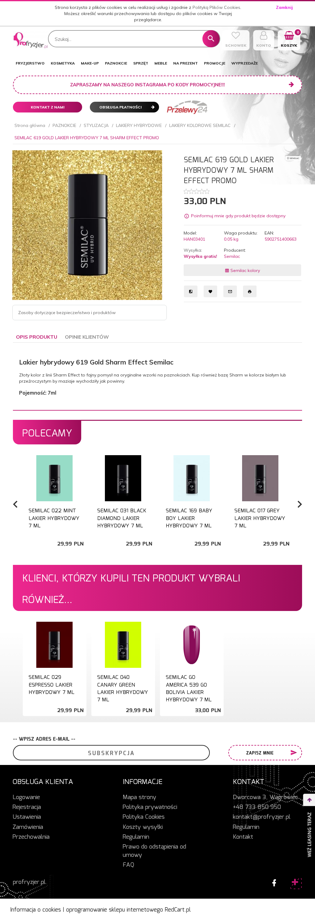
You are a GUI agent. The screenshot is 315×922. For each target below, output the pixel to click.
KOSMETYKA (63, 63)
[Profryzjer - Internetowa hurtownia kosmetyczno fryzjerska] (30, 40)
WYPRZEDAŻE (244, 63)
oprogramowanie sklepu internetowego (114, 910)
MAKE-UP (90, 63)
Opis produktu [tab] (36, 337)
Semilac (232, 256)
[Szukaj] (211, 38)
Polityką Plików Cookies (216, 7)
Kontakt (243, 837)
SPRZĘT (140, 63)
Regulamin (136, 837)
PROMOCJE (214, 63)
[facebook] (272, 881)
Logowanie (26, 797)
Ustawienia (27, 817)
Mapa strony (139, 797)
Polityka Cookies (144, 817)
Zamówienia (28, 827)
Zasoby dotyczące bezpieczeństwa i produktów (67, 312)
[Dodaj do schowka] (80, 463)
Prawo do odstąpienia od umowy (154, 851)
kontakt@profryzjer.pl (261, 817)
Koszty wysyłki (143, 827)
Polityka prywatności (150, 807)
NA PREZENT (185, 63)
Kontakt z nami (48, 107)
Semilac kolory (244, 270)
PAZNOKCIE (116, 63)
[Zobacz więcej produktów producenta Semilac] (293, 158)
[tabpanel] (157, 377)
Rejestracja (27, 807)
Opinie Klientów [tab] (87, 337)
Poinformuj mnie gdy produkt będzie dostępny (238, 216)
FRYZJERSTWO (30, 63)
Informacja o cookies (35, 910)
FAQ (128, 865)
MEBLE (160, 63)
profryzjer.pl (29, 882)
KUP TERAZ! (54, 523)
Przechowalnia (31, 837)
